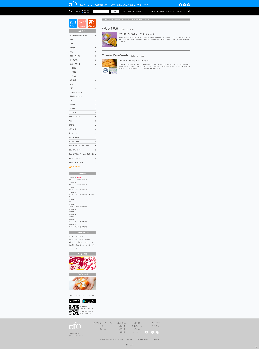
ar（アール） (90, 245)
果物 (71, 43)
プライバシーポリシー (143, 339)
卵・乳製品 (73, 60)
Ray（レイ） (80, 245)
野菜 (71, 39)
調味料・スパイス (76, 96)
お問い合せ (137, 329)
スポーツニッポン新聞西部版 (78, 179)
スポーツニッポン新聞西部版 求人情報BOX (81, 195)
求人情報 (161, 11)
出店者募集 (137, 323)
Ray (70, 201)
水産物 (72, 48)
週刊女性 (71, 217)
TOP (256, 347)
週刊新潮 (71, 211)
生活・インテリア (74, 116)
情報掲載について (137, 326)
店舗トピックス (141, 11)
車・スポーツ (73, 133)
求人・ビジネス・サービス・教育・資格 (81, 154)
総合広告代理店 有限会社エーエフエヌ (111, 339)
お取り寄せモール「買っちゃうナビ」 (103, 324)
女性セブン (72, 242)
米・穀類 (73, 80)
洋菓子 (74, 72)
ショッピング (152, 11)
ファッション (73, 112)
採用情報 (156, 339)
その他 (74, 76)
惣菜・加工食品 (75, 56)
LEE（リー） (89, 242)
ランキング (76, 166)
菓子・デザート (75, 64)
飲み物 (72, 104)
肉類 (71, 52)
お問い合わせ (170, 11)
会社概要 (129, 339)
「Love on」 (102, 329)
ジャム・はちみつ (76, 92)
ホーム (124, 11)
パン (71, 84)
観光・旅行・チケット (76, 150)
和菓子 (74, 68)
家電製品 (71, 125)
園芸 (70, 121)
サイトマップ (181, 11)
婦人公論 (71, 245)
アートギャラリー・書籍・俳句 (79, 145)
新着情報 (131, 11)
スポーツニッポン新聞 (76, 236)
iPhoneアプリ (156, 323)
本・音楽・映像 (74, 141)
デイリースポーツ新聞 (76, 239)
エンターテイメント (75, 158)
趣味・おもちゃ (74, 137)
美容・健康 (72, 129)
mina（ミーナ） (74, 248)
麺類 (71, 88)
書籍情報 (122, 332)
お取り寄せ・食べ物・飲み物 (78, 35)
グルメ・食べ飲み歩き (76, 162)
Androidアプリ (156, 326)
